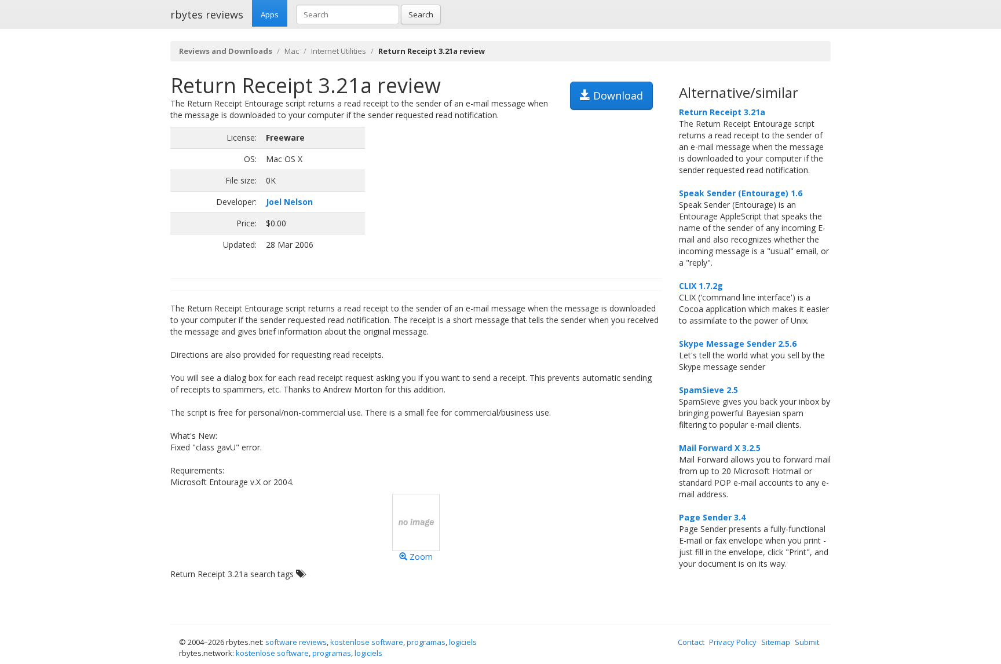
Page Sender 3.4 (712, 517)
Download (616, 95)
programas (426, 642)
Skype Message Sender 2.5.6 (738, 343)
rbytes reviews (206, 14)
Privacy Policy (733, 642)
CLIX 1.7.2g (701, 285)
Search (420, 14)
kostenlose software (366, 642)
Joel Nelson (289, 201)
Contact (691, 642)
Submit (807, 642)
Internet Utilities (338, 51)
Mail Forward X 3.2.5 (720, 447)
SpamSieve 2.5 (708, 389)
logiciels (463, 642)
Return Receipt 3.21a (722, 112)
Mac (291, 51)
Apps (270, 14)
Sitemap (775, 642)
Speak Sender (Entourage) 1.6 (740, 193)
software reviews (296, 642)
